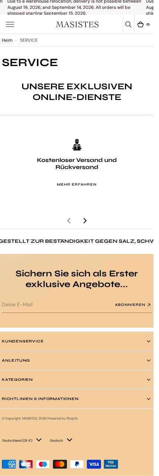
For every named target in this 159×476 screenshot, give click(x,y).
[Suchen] (128, 24)
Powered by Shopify (62, 418)
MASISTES (29, 418)
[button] (10, 24)
